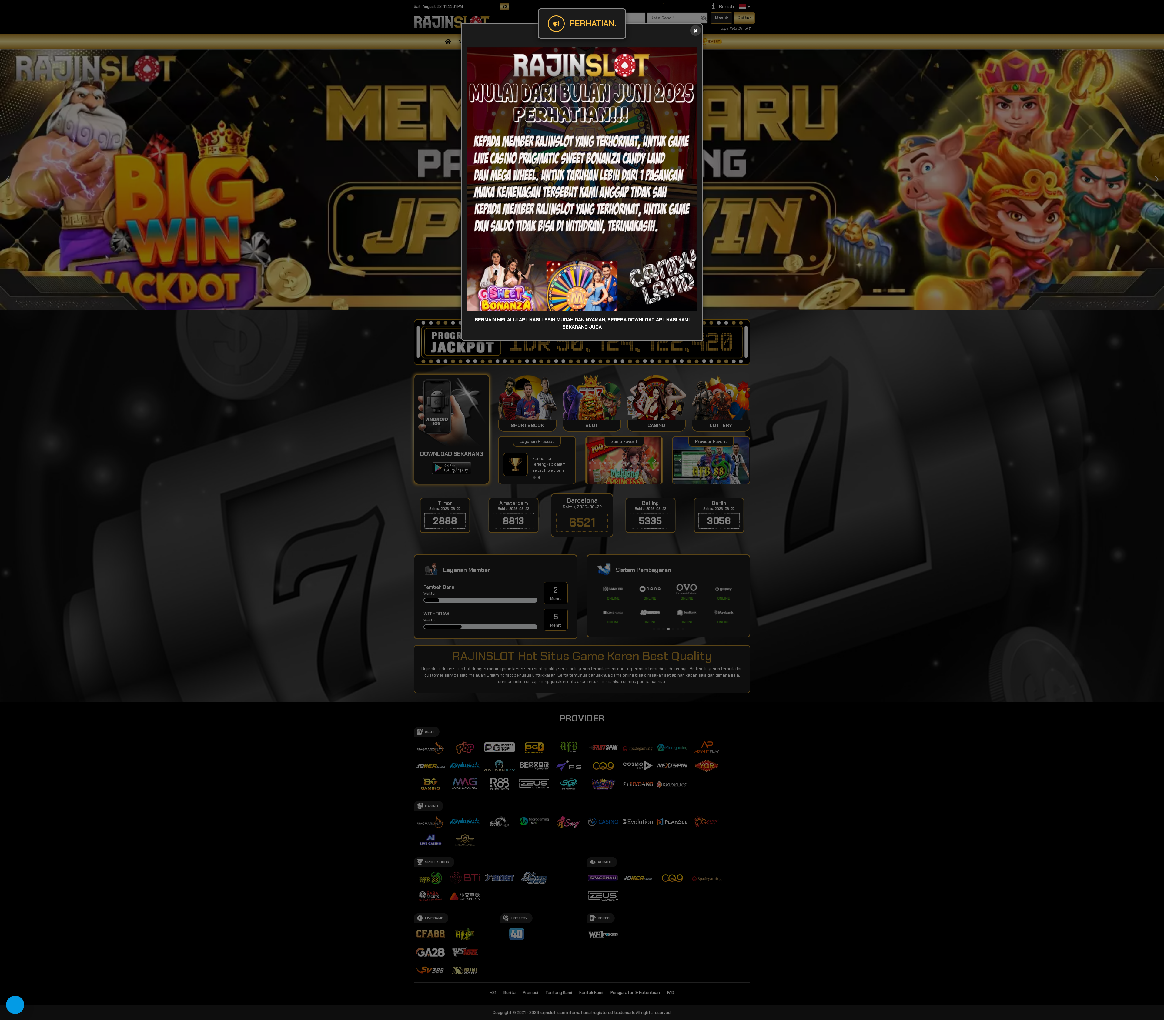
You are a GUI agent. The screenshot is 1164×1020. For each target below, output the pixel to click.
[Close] (695, 30)
